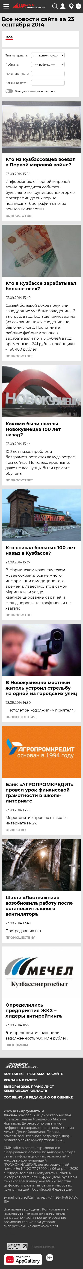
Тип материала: (17, 55)
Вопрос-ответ (19, 215)
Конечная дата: (16, 83)
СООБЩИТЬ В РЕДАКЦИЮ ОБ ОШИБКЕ (38, 1097)
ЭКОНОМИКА (17, 1045)
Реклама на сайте (45, 1074)
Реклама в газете (20, 1080)
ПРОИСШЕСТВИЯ (21, 717)
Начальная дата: (17, 73)
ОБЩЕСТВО (16, 830)
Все (9, 37)
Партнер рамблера (43, 1246)
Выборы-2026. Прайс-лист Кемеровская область (29, 1089)
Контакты (14, 1074)
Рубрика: (12, 64)
